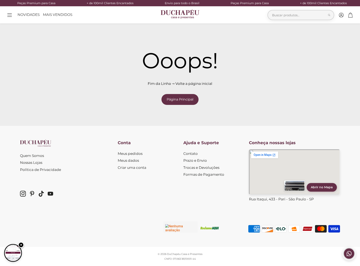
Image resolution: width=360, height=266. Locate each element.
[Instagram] (23, 194)
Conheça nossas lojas (272, 142)
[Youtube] (50, 194)
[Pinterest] (32, 194)
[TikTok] (41, 194)
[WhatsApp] (349, 259)
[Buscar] (329, 15)
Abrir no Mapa (322, 187)
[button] (9, 15)
